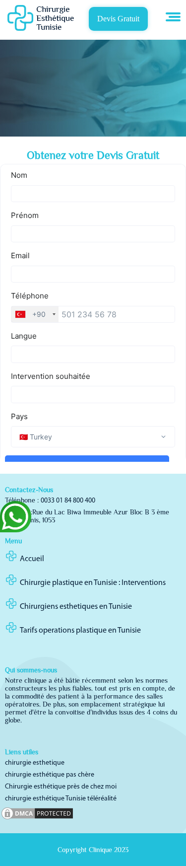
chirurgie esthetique (34, 763)
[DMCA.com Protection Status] (37, 819)
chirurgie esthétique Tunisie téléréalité (61, 798)
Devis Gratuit (118, 18)
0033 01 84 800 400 (68, 501)
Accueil (32, 559)
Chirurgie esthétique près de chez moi (61, 787)
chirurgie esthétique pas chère (49, 775)
